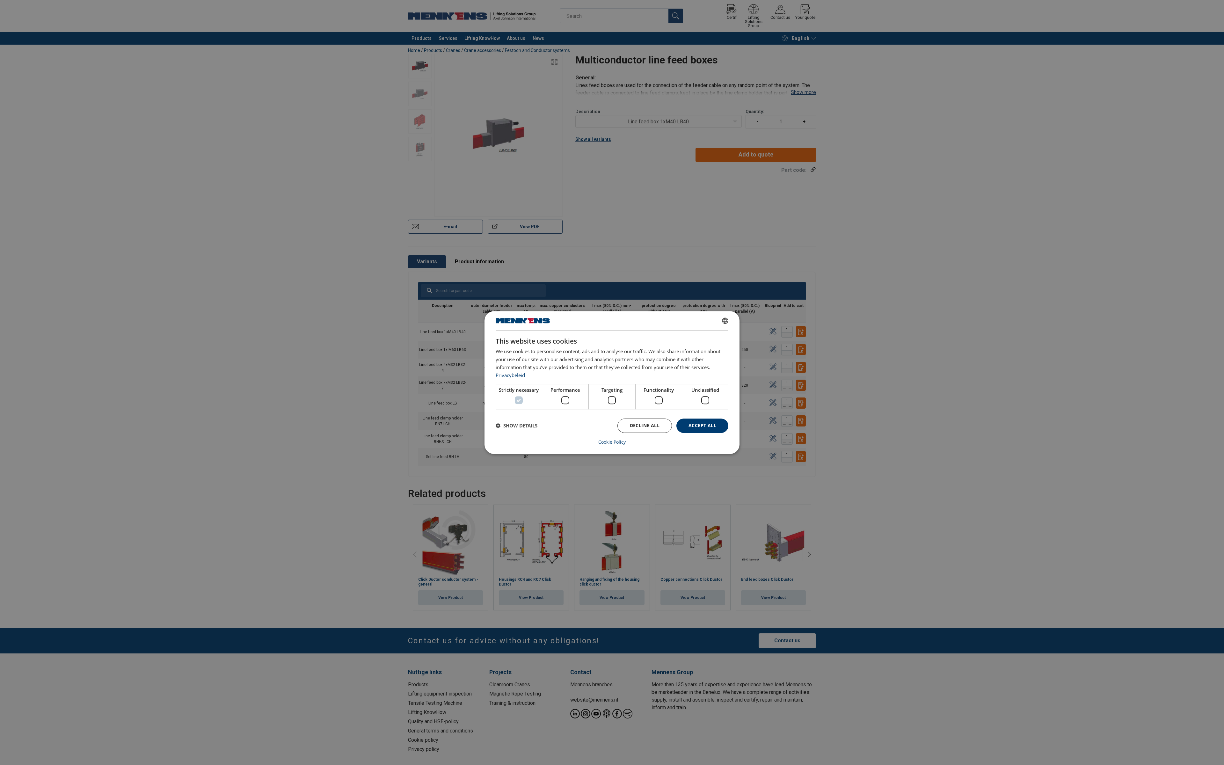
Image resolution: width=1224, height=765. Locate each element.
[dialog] (612, 382)
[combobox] (725, 320)
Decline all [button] (644, 425)
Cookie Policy (612, 442)
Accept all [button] (702, 425)
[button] (516, 425)
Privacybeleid (510, 375)
